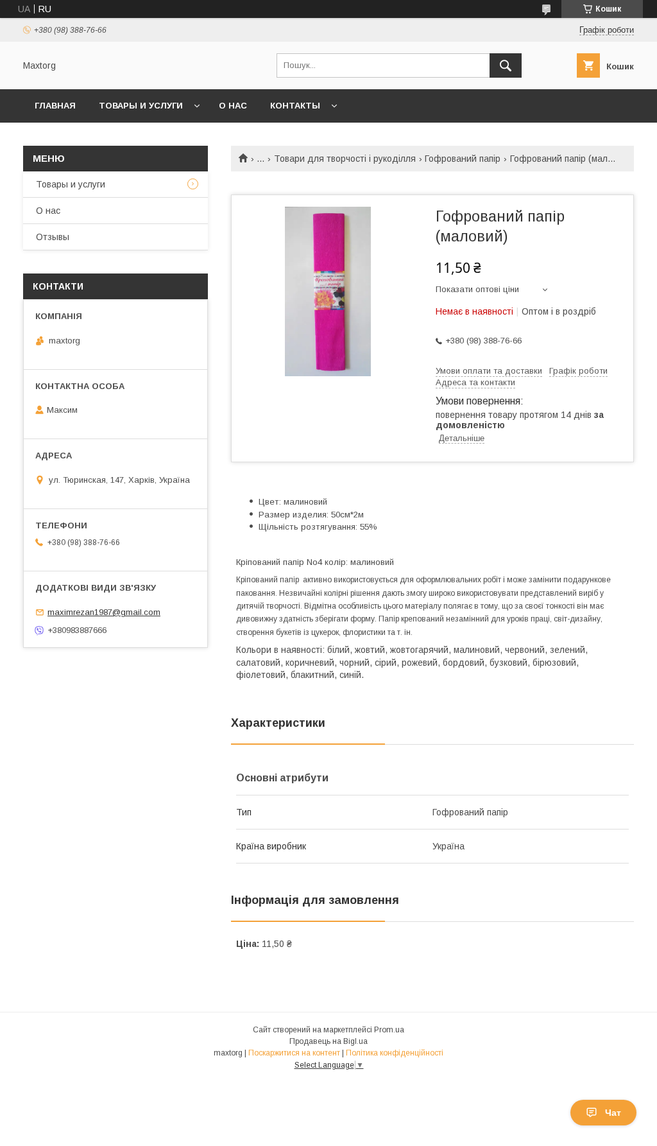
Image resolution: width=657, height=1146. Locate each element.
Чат (613, 1112)
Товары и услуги (141, 105)
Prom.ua (389, 1029)
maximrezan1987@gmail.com (103, 612)
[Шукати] (506, 65)
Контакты (295, 105)
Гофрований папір (462, 158)
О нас (233, 105)
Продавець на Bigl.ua (328, 1041)
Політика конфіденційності (394, 1052)
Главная (55, 105)
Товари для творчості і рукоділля (345, 158)
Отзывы (52, 237)
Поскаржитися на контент (294, 1052)
